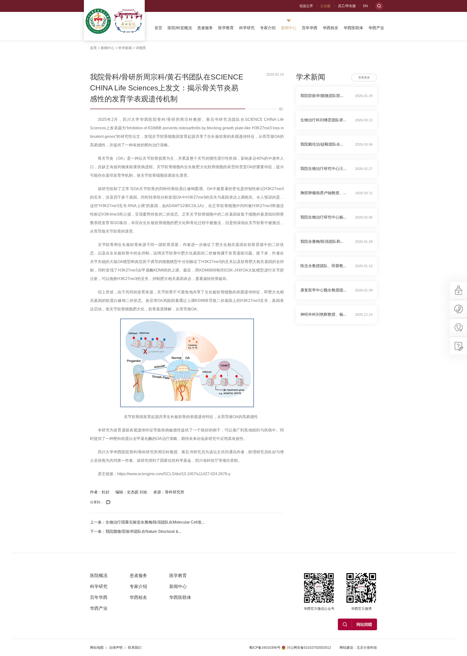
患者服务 (205, 28)
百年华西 (309, 28)
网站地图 (97, 647)
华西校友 (330, 28)
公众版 (325, 6)
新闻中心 (288, 28)
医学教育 (226, 28)
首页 (158, 28)
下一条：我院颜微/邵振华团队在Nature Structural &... (135, 531)
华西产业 (376, 28)
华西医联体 (353, 28)
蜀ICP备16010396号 (264, 647)
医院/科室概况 (180, 28)
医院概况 (99, 575)
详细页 (141, 48)
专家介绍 (268, 28)
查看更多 (364, 77)
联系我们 (135, 647)
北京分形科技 (367, 647)
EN (365, 6)
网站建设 (346, 647)
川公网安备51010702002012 (309, 647)
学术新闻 (125, 48)
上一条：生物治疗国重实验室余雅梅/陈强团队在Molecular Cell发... (147, 522)
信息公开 (306, 6)
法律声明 (116, 647)
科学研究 (247, 28)
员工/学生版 (347, 6)
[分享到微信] (108, 502)
